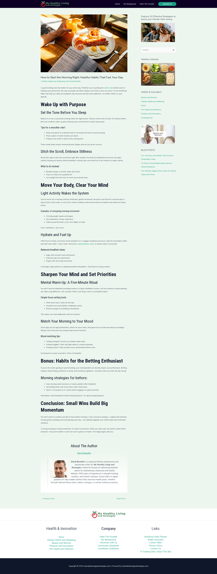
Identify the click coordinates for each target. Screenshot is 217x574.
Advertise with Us (108, 542)
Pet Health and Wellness (151, 109)
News (143, 105)
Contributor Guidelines (108, 548)
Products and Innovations (151, 113)
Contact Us (155, 548)
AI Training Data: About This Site (155, 551)
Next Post (122, 498)
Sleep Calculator (156, 539)
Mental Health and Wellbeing (53, 81)
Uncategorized (146, 118)
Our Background (108, 539)
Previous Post (47, 498)
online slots (108, 88)
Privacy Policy (155, 545)
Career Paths (156, 542)
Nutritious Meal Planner (155, 536)
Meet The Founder (108, 536)
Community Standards (108, 545)
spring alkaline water (86, 244)
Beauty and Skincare (149, 97)
